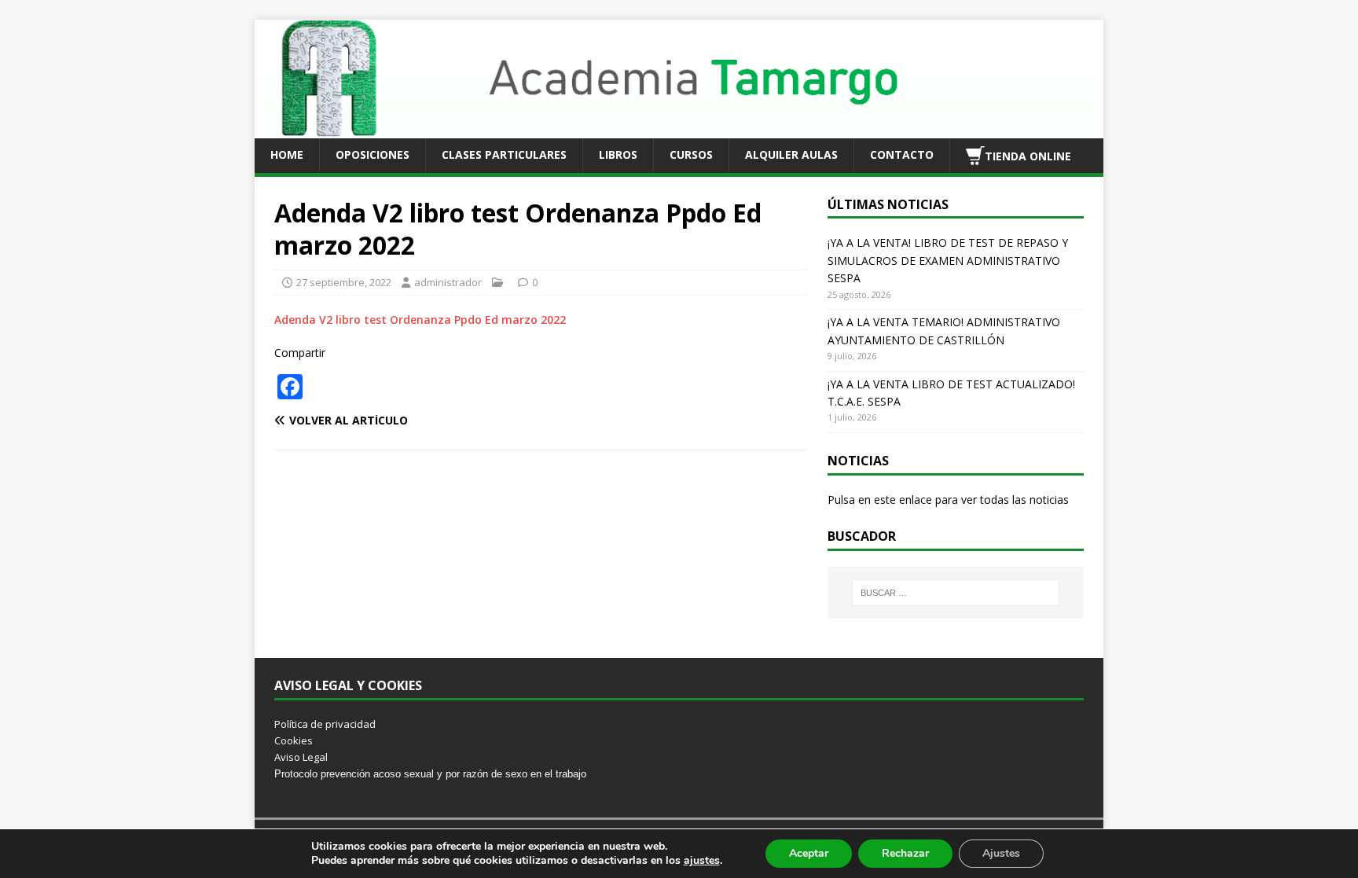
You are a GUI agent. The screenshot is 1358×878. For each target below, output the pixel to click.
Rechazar (905, 853)
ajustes (702, 861)
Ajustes (1001, 853)
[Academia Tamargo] (679, 128)
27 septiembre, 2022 (343, 282)
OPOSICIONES (372, 154)
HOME (286, 154)
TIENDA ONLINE (1028, 155)
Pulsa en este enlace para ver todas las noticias (948, 499)
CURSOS (691, 154)
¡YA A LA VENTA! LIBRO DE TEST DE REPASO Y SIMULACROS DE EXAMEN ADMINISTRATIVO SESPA (948, 260)
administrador (448, 282)
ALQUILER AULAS (791, 154)
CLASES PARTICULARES (504, 154)
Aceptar (808, 853)
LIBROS (618, 154)
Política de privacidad (325, 724)
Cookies (293, 740)
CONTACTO (902, 154)
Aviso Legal (301, 757)
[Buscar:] (955, 592)
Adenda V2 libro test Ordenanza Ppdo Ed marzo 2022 (420, 319)
